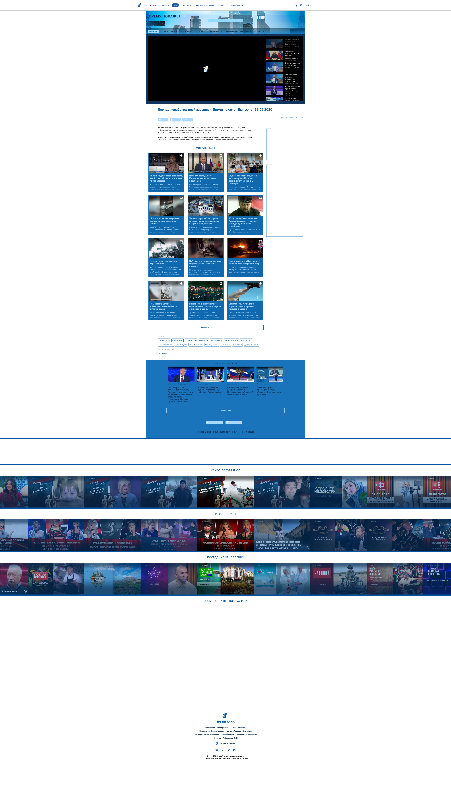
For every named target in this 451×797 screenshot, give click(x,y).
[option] (283, 42)
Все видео (247, 731)
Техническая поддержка (247, 734)
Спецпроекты (222, 727)
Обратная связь (228, 734)
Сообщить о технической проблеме (290, 118)
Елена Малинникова (195, 345)
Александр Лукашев (211, 345)
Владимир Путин (164, 340)
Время (165, 16)
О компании (210, 727)
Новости (165, 5)
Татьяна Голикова (191, 340)
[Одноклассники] (175, 119)
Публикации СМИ (230, 738)
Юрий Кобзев (237, 345)
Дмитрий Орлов (246, 340)
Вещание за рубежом (227, 743)
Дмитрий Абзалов (216, 340)
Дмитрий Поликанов (251, 345)
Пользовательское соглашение (206, 734)
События (217, 738)
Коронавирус (163, 353)
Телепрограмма (236, 5)
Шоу (175, 5)
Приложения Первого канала (211, 731)
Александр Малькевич (166, 345)
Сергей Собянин (177, 340)
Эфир (154, 5)
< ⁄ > (185, 119)
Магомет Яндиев (181, 345)
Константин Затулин (231, 340)
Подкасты (186, 5)
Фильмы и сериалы (205, 5)
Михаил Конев (225, 345)
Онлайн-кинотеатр (239, 727)
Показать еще (206, 327)
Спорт (221, 5)
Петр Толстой (203, 340)
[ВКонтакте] (163, 119)
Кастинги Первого (233, 731)
